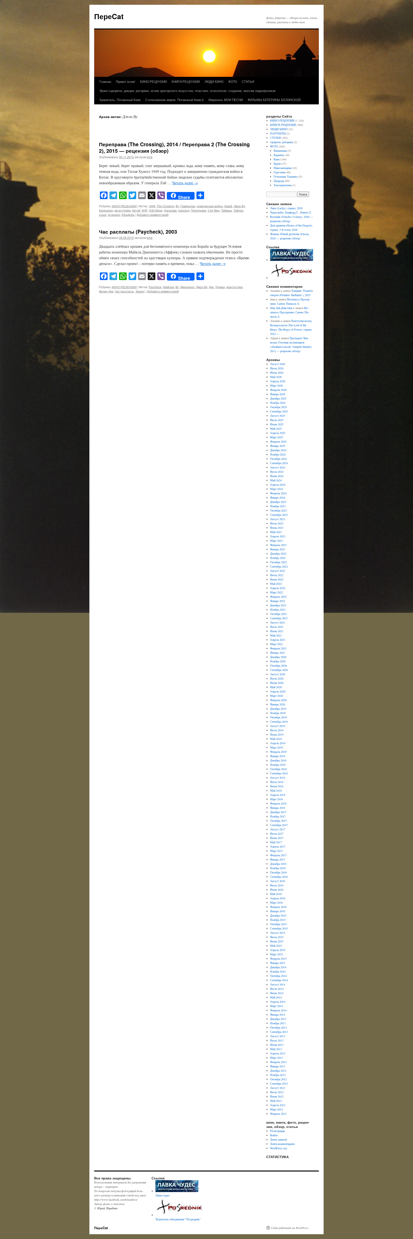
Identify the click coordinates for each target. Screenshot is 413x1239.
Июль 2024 (276, 471)
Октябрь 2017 (278, 820)
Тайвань (226, 210)
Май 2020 (276, 687)
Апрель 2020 (277, 691)
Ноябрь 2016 (278, 868)
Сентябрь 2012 (279, 1083)
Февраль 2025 (278, 441)
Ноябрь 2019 (278, 713)
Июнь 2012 (276, 1096)
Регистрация (277, 1131)
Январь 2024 (277, 497)
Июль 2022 (276, 575)
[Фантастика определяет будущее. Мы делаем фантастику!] (292, 278)
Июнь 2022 (276, 579)
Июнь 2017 (276, 838)
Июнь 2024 (276, 476)
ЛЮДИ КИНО (214, 81)
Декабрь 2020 (278, 657)
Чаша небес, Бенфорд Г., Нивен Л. (290, 212)
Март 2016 (276, 902)
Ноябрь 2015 (278, 920)
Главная (105, 81)
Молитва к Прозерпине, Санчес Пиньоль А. (289, 312)
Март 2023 (276, 540)
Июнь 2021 (276, 631)
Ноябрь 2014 (278, 971)
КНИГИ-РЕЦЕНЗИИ (186, 81)
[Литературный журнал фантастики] (291, 260)
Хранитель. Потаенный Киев (120, 99)
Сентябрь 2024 (279, 463)
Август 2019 (277, 726)
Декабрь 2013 (278, 1019)
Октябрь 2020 (278, 665)
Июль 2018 (276, 782)
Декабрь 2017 (278, 812)
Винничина (280, 150)
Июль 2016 (276, 885)
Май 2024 (276, 480)
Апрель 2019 (277, 743)
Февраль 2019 (278, 752)
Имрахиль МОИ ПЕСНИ (225, 99)
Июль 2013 (276, 1040)
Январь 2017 (277, 859)
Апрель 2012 (277, 1105)
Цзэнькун (114, 215)
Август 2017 (277, 829)
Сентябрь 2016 (279, 877)
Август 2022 (277, 571)
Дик (211, 287)
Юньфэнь (128, 215)
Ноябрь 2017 (278, 816)
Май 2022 (276, 584)
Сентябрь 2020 (279, 670)
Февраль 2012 (278, 1113)
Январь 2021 (277, 652)
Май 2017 (276, 842)
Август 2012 (277, 1088)
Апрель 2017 (277, 846)
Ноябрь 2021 (278, 609)
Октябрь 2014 (278, 976)
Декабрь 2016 (278, 864)
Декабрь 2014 (278, 967)
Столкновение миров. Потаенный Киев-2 (174, 99)
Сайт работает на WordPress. (290, 1228)
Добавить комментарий (152, 215)
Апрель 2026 (277, 381)
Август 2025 (277, 415)
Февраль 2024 (278, 493)
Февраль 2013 (278, 1062)
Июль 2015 (276, 937)
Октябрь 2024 (278, 459)
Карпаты (279, 155)
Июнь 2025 (276, 424)
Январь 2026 (277, 394)
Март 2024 (276, 489)
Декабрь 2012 (278, 1070)
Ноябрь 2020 (278, 661)
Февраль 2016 (278, 907)
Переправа (198, 210)
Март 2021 (276, 644)
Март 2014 (276, 1006)
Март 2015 (276, 954)
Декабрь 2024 (278, 450)
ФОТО (232, 81)
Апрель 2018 (277, 795)
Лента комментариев (282, 1144)
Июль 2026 (276, 368)
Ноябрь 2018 (278, 764)
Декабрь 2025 (278, 398)
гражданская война (210, 206)
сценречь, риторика (281, 142)
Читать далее (185, 182)
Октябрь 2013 (278, 1027)
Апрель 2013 (277, 1053)
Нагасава (170, 210)
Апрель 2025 (277, 433)
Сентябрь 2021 (279, 618)
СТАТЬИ (248, 81)
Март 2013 (276, 1057)
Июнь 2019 (276, 734)
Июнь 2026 (276, 372)
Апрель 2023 (277, 536)
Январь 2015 (277, 963)
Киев (277, 159)
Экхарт (140, 291)
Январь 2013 (277, 1066)
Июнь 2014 (276, 993)
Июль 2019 (276, 730)
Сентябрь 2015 (279, 928)
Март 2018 (276, 799)
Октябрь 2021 (278, 614)
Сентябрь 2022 (279, 566)
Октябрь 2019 (278, 717)
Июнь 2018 (276, 786)
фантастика (234, 287)
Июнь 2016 (276, 889)
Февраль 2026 (278, 390)
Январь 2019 (277, 756)
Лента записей (278, 1139)
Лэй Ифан (156, 210)
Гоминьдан (187, 206)
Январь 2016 (277, 911)
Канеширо (106, 210)
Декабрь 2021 (278, 605)
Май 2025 (276, 428)
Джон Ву (239, 206)
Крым (277, 163)
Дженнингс (187, 287)
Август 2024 (277, 467)
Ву (177, 206)
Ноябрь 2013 (278, 1023)
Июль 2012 (276, 1092)
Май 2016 (276, 894)
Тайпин (238, 210)
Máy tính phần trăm (281, 308)
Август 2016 (277, 881)
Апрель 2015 (277, 950)
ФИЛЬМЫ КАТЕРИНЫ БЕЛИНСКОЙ (274, 99)
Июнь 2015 (276, 941)
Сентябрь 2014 (279, 980)
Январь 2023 (277, 549)
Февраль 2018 (278, 803)
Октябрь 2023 (278, 510)
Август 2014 (277, 984)
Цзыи (102, 215)
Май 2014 (276, 997)
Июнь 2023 (276, 527)
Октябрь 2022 (278, 562)
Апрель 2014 (277, 1001)
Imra (149, 157)
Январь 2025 (277, 446)
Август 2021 (277, 622)
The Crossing (165, 206)
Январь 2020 (277, 704)
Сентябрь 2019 (279, 721)
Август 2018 (277, 777)
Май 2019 (276, 739)
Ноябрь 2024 (278, 454)
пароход (184, 210)
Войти (273, 1135)
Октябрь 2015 (278, 924)
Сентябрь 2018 (279, 773)
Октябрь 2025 (278, 407)
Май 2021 (276, 635)
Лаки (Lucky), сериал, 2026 (287, 208)
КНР (144, 210)
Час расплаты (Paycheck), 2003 (138, 231)
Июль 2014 (276, 989)
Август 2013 (277, 1036)
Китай (136, 210)
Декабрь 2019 (278, 708)
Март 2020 (276, 696)
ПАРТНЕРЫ (278, 133)
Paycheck (155, 287)
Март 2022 (276, 592)
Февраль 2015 (278, 958)
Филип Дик (106, 291)
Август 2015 (277, 933)
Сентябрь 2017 (279, 825)
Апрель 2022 (277, 588)
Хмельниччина (282, 185)
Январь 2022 (277, 601)
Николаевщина (282, 168)
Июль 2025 (276, 420)
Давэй (228, 206)
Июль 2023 (276, 523)
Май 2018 (276, 790)
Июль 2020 (276, 678)
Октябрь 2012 (278, 1079)
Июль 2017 (276, 833)
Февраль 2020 (278, 700)
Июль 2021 (276, 627)
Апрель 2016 (277, 898)
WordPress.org (278, 1148)
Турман (220, 287)
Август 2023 (277, 519)
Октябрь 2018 (278, 769)
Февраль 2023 (278, 545)
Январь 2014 (277, 1014)
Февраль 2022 (278, 596)
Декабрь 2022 (278, 553)
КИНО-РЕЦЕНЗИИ (153, 81)
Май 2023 (276, 532)
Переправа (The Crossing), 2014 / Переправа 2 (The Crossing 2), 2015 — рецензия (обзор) (174, 147)
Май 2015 (276, 945)
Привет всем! (125, 81)
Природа (279, 181)
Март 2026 (276, 385)
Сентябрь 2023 (279, 515)
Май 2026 (276, 377)
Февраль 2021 (278, 648)
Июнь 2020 (276, 683)
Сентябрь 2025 (279, 411)
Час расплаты (124, 291)
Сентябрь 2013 (279, 1032)
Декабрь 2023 (278, 502)
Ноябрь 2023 (278, 506)
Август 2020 (277, 674)
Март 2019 (276, 747)
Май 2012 (276, 1101)
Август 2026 (277, 364)
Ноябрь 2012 (278, 1075)
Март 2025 (276, 437)
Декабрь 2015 (278, 915)
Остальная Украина (285, 176)
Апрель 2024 (277, 484)
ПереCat (109, 16)
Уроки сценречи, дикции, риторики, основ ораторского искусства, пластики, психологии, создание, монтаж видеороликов (187, 90)
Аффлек (168, 287)
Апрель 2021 (277, 640)
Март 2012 (276, 1109)
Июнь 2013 (276, 1045)
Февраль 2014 (278, 1010)
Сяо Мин (214, 210)
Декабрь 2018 (278, 760)
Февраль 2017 (278, 855)
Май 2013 (276, 1049)
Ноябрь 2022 (278, 558)
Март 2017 (276, 851)
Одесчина (279, 172)
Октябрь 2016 (278, 872)
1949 (152, 206)
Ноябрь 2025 (278, 403)
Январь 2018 (277, 808)
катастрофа (122, 210)
